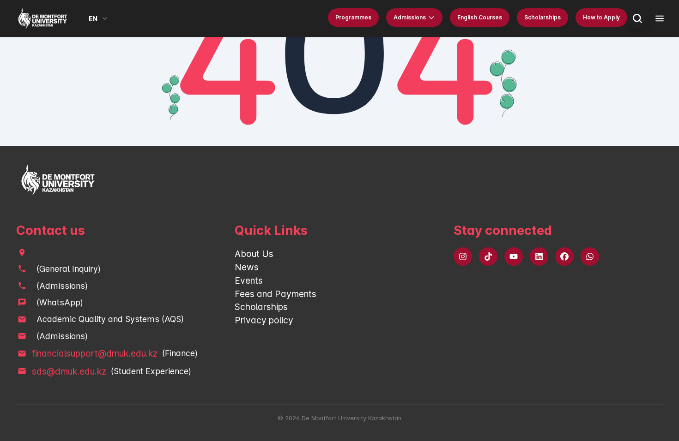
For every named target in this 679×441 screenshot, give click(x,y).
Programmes (353, 17)
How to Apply (601, 17)
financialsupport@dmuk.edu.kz (95, 353)
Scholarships (542, 17)
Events (249, 280)
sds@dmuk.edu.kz (69, 371)
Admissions (410, 17)
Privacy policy (264, 320)
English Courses (479, 17)
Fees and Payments (275, 293)
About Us (254, 253)
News (247, 267)
